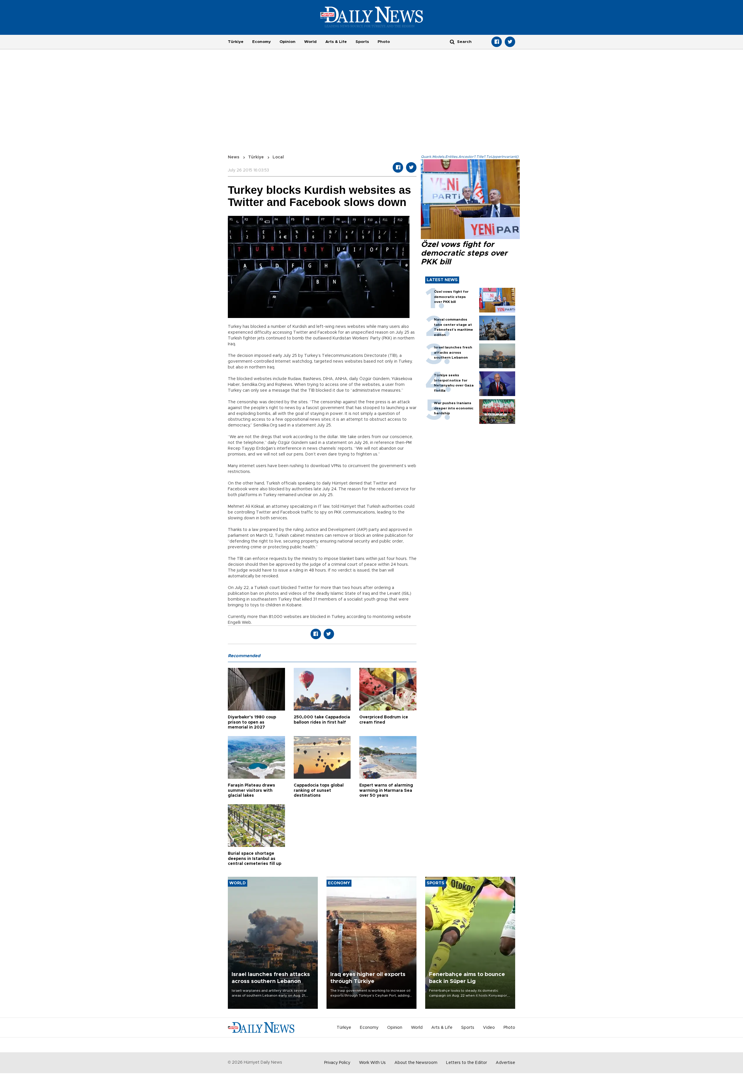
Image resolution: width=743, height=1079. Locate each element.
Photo (384, 42)
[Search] (452, 41)
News (233, 157)
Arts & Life (336, 42)
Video (489, 1028)
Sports (362, 42)
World (310, 42)
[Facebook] (496, 42)
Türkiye (236, 42)
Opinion (287, 42)
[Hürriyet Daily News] (371, 17)
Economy (261, 42)
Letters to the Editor (466, 1063)
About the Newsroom (415, 1063)
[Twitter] (510, 42)
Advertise (505, 1063)
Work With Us (372, 1063)
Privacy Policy (337, 1063)
